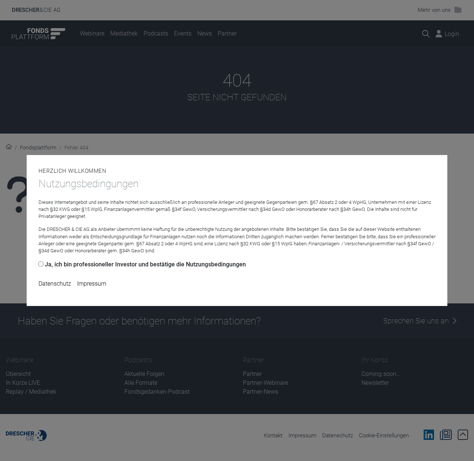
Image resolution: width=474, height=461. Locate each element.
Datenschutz (55, 283)
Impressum (91, 283)
